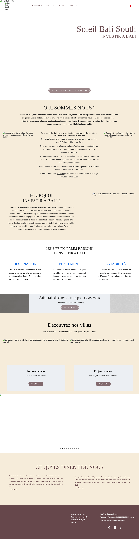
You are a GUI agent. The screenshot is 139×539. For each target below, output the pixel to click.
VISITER (36, 384)
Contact (74, 6)
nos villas (78, 133)
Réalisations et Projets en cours (69, 90)
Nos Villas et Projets (43, 6)
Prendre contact (69, 307)
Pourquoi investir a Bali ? (79, 517)
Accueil (23, 6)
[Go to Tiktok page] (121, 527)
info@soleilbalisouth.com (108, 514)
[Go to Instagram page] (116, 527)
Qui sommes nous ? (78, 514)
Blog (61, 6)
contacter (60, 174)
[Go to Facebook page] (110, 527)
